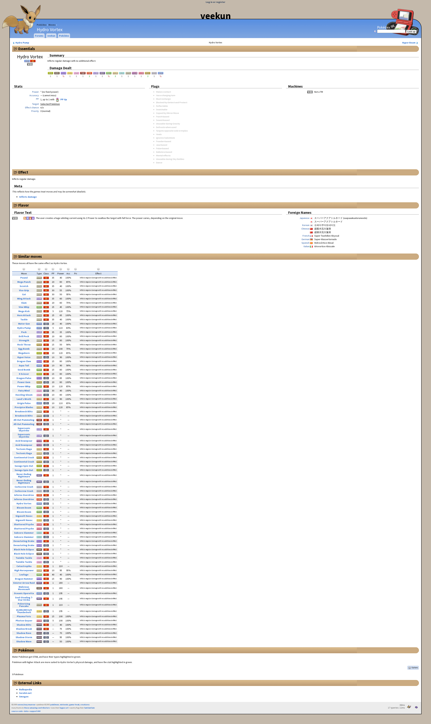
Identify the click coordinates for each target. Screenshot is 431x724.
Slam (24, 302)
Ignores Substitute (165, 137)
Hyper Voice (23, 357)
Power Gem (24, 382)
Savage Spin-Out (24, 465)
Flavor (23, 205)
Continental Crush (24, 457)
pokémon (54, 704)
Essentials (26, 48)
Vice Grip (24, 290)
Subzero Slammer (24, 532)
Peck (24, 332)
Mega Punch (24, 281)
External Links (29, 683)
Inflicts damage (28, 196)
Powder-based (163, 141)
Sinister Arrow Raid (24, 582)
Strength (24, 340)
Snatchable (161, 109)
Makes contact (163, 91)
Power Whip (23, 386)
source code (17, 711)
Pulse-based (162, 148)
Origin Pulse (24, 403)
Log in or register (215, 2)
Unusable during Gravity (168, 123)
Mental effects (163, 155)
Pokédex (41, 24)
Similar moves (30, 256)
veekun (215, 16)
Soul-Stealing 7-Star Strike (24, 598)
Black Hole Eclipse (24, 549)
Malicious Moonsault (24, 588)
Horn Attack (24, 315)
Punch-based (162, 116)
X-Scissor (24, 373)
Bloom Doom (24, 507)
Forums (39, 35)
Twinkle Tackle (24, 557)
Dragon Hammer (24, 578)
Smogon (23, 696)
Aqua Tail (24, 365)
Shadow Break (24, 628)
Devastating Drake (23, 541)
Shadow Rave (23, 633)
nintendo (64, 704)
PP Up (63, 99)
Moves (52, 24)
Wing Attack (24, 298)
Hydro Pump (22, 42)
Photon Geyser (24, 620)
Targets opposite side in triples (172, 130)
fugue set (64, 708)
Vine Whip (24, 307)
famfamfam (89, 708)
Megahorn (24, 353)
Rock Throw (24, 344)
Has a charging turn (165, 95)
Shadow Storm (24, 637)
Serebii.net (25, 693)
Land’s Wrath (24, 398)
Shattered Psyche (24, 524)
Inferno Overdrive (24, 495)
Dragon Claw (24, 361)
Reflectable (162, 105)
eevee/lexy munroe (26, 704)
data (26, 711)
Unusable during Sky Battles (170, 159)
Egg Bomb (24, 348)
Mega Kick (24, 311)
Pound (24, 277)
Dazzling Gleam (23, 394)
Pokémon (26, 650)
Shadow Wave (23, 641)
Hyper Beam (409, 42)
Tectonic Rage (24, 449)
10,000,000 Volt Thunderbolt (24, 611)
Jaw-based (161, 144)
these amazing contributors (37, 708)
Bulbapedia (25, 689)
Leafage (23, 574)
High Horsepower (24, 570)
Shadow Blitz (24, 624)
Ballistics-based (164, 151)
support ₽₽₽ (35, 711)
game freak (74, 704)
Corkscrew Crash (24, 486)
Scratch (24, 286)
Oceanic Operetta (24, 593)
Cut (24, 294)
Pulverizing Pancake (24, 605)
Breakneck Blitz (24, 411)
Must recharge (163, 98)
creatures (85, 704)
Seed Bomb (24, 369)
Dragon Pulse (23, 378)
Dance (159, 162)
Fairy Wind (24, 390)
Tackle (24, 319)
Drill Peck (24, 336)
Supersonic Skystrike (24, 429)
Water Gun (24, 323)
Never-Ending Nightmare (23, 475)
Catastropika (23, 566)
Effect (23, 172)
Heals (159, 134)
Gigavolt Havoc (23, 515)
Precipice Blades (24, 407)
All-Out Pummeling (24, 419)
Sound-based (163, 120)
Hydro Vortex (23, 503)
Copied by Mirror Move (167, 113)
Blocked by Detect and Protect (171, 102)
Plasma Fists (24, 616)
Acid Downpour (23, 440)
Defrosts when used (166, 127)
